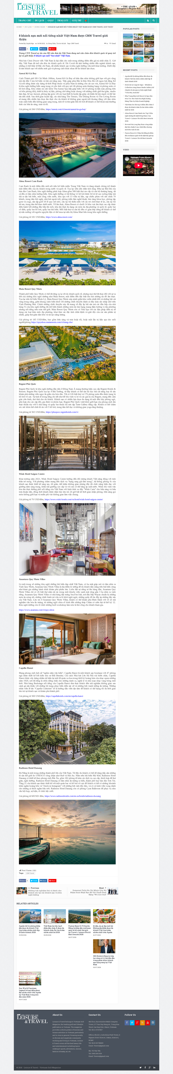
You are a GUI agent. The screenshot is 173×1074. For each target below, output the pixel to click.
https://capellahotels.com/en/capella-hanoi (64, 696)
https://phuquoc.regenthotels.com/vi (62, 412)
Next (101, 888)
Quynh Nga (30, 43)
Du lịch (39, 20)
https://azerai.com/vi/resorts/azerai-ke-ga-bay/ (66, 109)
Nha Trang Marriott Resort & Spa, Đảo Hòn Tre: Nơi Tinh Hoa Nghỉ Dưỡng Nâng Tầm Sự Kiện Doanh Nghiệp (139, 98)
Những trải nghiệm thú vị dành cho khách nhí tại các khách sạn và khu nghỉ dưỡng (45, 892)
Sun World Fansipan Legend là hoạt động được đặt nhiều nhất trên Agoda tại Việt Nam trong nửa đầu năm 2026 (30, 992)
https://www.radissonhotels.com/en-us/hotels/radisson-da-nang (73, 796)
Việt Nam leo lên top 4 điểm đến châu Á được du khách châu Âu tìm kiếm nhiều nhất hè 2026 (54, 929)
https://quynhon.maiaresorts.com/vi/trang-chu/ (52, 322)
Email (114, 43)
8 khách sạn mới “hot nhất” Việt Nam (52, 55)
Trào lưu (62, 20)
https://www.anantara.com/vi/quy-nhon (36, 610)
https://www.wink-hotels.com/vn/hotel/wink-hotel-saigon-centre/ (74, 499)
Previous (35, 888)
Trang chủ (24, 20)
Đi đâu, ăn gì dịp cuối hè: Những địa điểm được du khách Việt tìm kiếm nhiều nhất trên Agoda (103, 929)
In (107, 43)
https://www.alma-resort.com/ (59, 217)
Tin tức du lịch (61, 43)
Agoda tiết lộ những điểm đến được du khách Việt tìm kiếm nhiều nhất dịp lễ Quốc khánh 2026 (29, 929)
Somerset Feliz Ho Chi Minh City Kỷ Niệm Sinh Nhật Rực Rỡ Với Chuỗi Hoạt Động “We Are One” (88, 892)
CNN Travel (75, 43)
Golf (51, 20)
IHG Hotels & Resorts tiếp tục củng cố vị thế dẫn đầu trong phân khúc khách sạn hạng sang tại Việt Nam (104, 960)
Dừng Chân (52, 43)
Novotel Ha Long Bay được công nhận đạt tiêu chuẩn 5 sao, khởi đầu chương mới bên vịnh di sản (139, 127)
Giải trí (76, 20)
